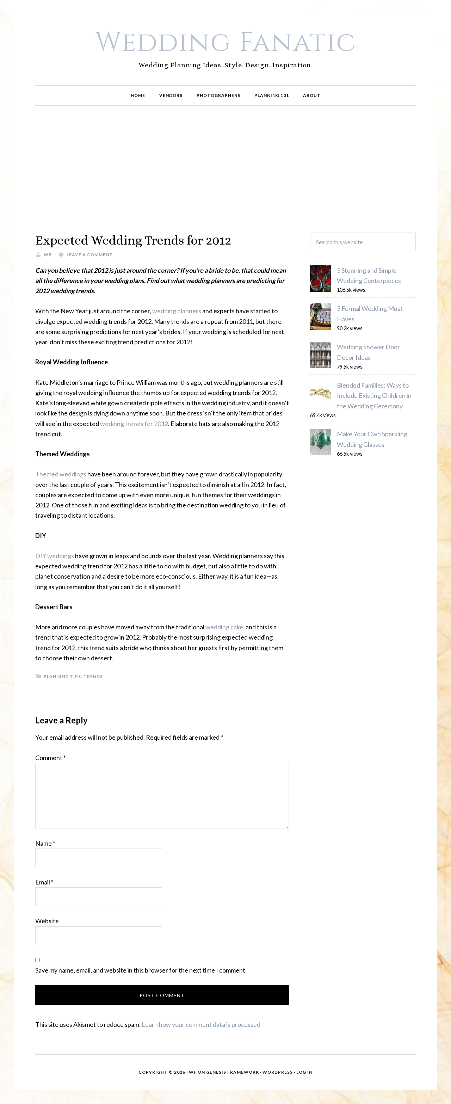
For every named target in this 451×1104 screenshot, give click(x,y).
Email (44, 882)
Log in (304, 1072)
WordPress (277, 1072)
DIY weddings (54, 556)
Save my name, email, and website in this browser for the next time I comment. (141, 970)
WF (193, 1072)
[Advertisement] (225, 169)
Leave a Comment (90, 254)
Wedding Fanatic (225, 43)
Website (47, 921)
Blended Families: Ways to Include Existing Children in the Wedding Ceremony (374, 395)
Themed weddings (60, 474)
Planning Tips (62, 676)
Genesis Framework (232, 1072)
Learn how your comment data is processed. (202, 1024)
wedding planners (176, 311)
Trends (93, 676)
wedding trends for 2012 (134, 423)
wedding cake (224, 627)
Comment (50, 757)
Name (45, 843)
